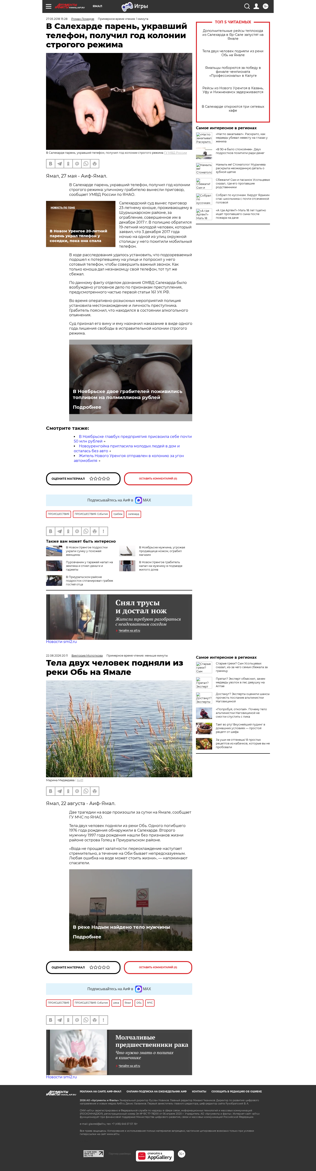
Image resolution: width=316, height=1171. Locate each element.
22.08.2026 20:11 (57, 655)
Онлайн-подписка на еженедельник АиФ (157, 1091)
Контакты (199, 1091)
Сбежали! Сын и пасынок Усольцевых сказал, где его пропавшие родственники (243, 183)
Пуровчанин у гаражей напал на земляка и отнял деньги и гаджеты (89, 565)
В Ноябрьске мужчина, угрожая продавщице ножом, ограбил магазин (162, 551)
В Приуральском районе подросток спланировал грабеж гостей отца (89, 580)
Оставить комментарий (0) (158, 478)
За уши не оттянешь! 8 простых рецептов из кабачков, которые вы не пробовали (243, 743)
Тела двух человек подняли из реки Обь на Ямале (232, 53)
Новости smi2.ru (61, 641)
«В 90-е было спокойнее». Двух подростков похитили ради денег (240, 151)
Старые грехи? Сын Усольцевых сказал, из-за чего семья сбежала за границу (242, 667)
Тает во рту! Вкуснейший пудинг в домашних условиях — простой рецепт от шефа (240, 728)
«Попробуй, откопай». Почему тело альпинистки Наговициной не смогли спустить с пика (241, 712)
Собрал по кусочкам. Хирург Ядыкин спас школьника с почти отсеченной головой (243, 198)
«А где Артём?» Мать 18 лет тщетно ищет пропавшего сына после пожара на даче (241, 214)
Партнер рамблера (120, 1153)
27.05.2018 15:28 (57, 19)
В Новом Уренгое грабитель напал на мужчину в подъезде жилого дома (160, 565)
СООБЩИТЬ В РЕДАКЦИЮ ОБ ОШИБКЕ (236, 1091)
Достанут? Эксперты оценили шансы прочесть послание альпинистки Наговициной (243, 697)
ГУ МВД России (175, 152)
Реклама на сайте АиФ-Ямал (100, 1091)
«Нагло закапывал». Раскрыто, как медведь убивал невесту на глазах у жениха (242, 137)
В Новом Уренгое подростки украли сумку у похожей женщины (87, 551)
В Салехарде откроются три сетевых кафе (233, 109)
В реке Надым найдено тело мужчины (121, 927)
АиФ (80, 780)
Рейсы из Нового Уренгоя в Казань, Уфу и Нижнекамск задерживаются (232, 90)
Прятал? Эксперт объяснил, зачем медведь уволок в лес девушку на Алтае (240, 682)
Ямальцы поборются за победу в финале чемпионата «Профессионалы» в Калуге (233, 72)
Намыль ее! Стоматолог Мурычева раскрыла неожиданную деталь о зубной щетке (241, 168)
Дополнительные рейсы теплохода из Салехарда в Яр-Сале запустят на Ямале (232, 35)
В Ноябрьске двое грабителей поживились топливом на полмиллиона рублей (127, 394)
